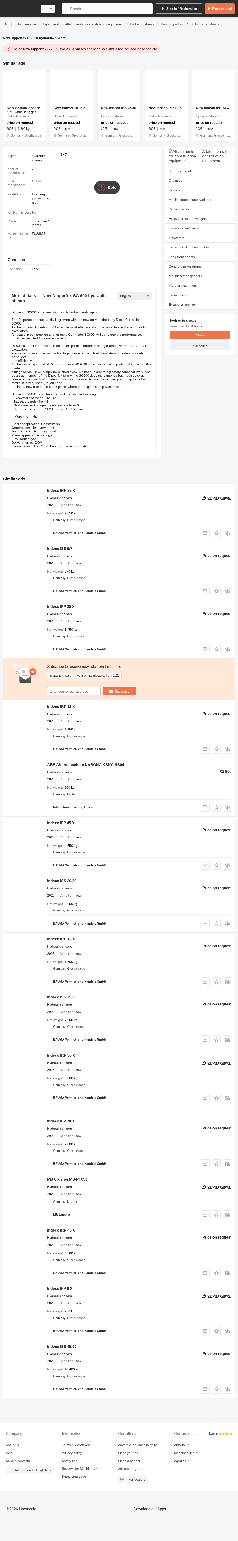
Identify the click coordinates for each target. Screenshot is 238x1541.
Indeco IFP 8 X (60, 1288)
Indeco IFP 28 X (61, 1121)
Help (9, 1453)
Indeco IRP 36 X (61, 1055)
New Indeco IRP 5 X (70, 108)
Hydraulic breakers (182, 171)
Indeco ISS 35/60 (61, 997)
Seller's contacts (18, 1461)
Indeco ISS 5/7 (59, 549)
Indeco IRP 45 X (61, 1230)
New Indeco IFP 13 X (212, 108)
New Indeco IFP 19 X (165, 108)
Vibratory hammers (183, 285)
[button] (216, 533)
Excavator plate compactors (189, 247)
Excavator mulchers (183, 228)
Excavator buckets (182, 304)
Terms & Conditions (76, 1445)
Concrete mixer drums (185, 266)
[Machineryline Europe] (19, 8)
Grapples (175, 180)
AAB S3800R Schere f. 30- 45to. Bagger (23, 110)
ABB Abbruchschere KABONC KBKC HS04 (85, 765)
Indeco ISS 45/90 (61, 1347)
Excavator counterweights (188, 219)
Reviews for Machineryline (81, 1469)
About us (12, 1445)
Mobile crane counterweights (190, 199)
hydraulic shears (38, 158)
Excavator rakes (180, 295)
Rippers (174, 190)
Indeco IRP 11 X (61, 707)
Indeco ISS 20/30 (61, 881)
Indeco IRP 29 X (61, 490)
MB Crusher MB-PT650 (67, 1179)
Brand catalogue (74, 1476)
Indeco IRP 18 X (61, 939)
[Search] (66, 9)
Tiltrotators (176, 238)
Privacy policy (72, 1453)
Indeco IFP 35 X (61, 607)
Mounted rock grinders (185, 276)
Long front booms (182, 257)
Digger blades (179, 209)
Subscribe (122, 691)
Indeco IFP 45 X (61, 823)
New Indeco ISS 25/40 (118, 108)
